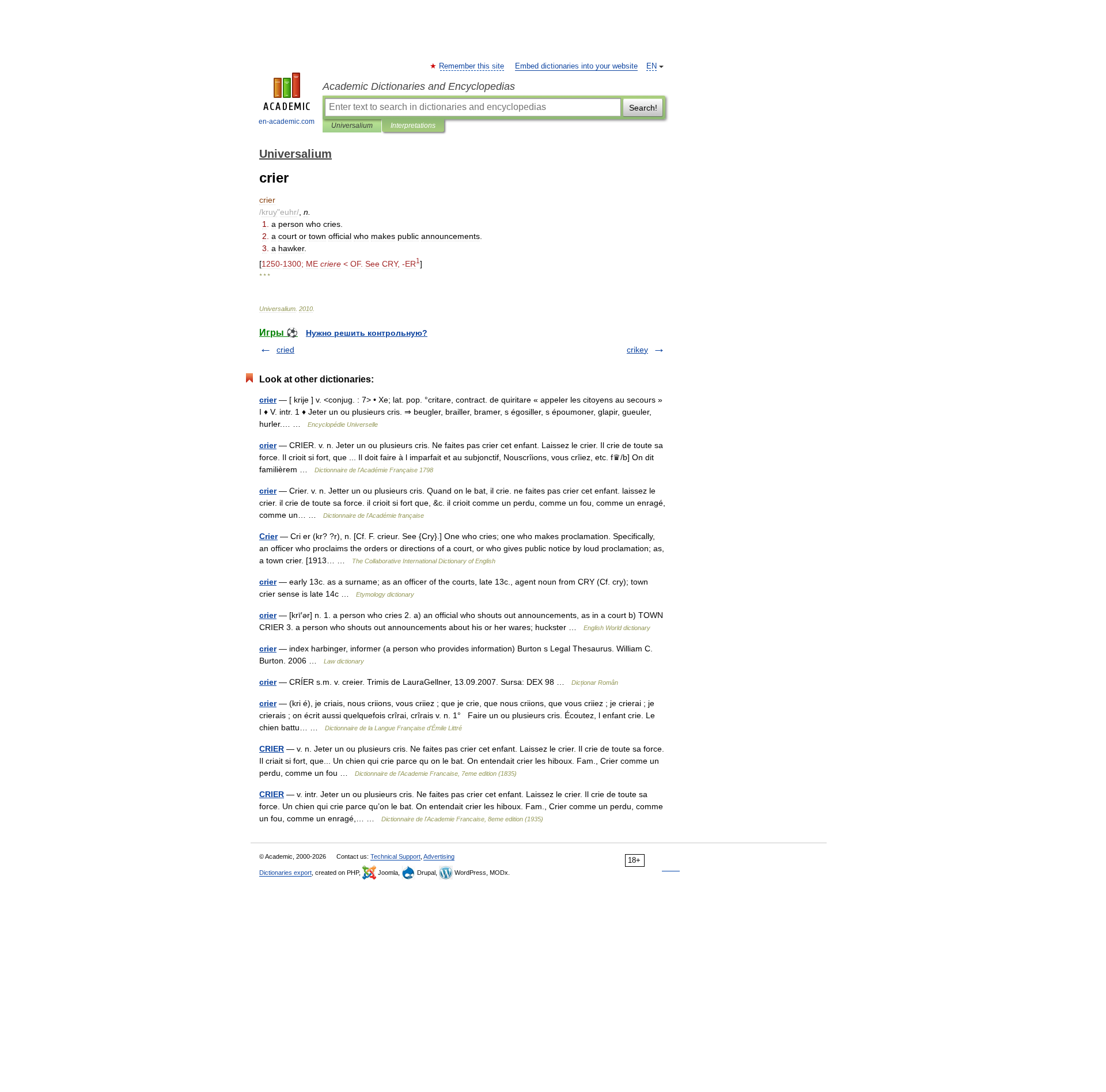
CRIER (271, 748)
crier (267, 399)
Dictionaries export (285, 872)
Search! (643, 107)
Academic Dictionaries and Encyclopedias (419, 86)
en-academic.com (287, 121)
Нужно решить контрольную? (366, 333)
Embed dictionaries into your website (576, 66)
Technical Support (395, 856)
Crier (268, 536)
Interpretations (413, 126)
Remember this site (472, 66)
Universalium (352, 126)
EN (651, 66)
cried (285, 349)
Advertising (438, 856)
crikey (637, 349)
